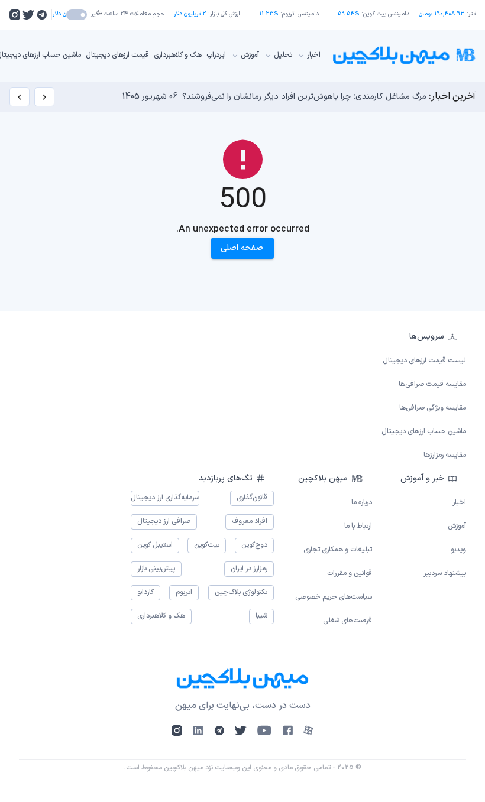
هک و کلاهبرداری (178, 55)
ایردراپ (216, 55)
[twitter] (28, 14)
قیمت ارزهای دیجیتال (117, 55)
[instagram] (14, 14)
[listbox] (242, 396)
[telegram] (42, 14)
